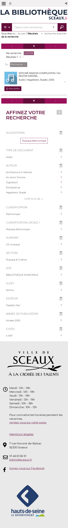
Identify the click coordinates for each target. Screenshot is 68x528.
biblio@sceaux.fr (20, 459)
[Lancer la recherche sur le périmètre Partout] (62, 27)
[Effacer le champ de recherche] (54, 27)
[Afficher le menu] (4, 3)
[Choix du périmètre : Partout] (7, 27)
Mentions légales (21, 434)
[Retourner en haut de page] (59, 112)
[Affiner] (34, 46)
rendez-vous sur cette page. (28, 422)
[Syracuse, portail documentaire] (34, 13)
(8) (32, 198)
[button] (66, 3)
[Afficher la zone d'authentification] (11, 3)
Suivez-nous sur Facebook (26, 468)
